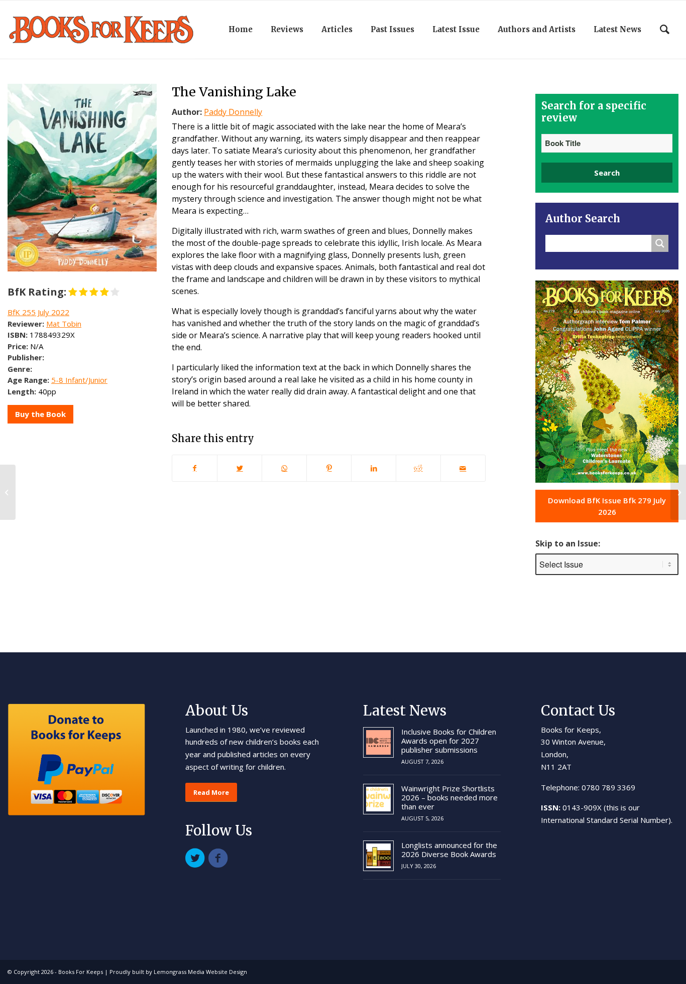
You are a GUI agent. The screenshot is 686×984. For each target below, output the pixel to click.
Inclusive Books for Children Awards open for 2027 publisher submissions (448, 740)
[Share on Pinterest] (329, 468)
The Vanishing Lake (234, 92)
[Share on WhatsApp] (284, 468)
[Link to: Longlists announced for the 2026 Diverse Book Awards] (378, 856)
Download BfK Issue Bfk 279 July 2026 (607, 506)
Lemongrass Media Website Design (200, 971)
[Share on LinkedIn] (374, 468)
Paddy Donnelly (233, 111)
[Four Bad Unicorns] (8, 492)
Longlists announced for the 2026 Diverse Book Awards (449, 849)
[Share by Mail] (463, 468)
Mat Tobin (63, 324)
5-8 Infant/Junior (79, 380)
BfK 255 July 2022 (38, 312)
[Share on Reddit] (418, 468)
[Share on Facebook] (194, 468)
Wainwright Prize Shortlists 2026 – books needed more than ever (449, 797)
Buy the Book (40, 414)
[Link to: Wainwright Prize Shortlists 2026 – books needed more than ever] (378, 799)
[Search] (664, 30)
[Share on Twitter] (239, 468)
